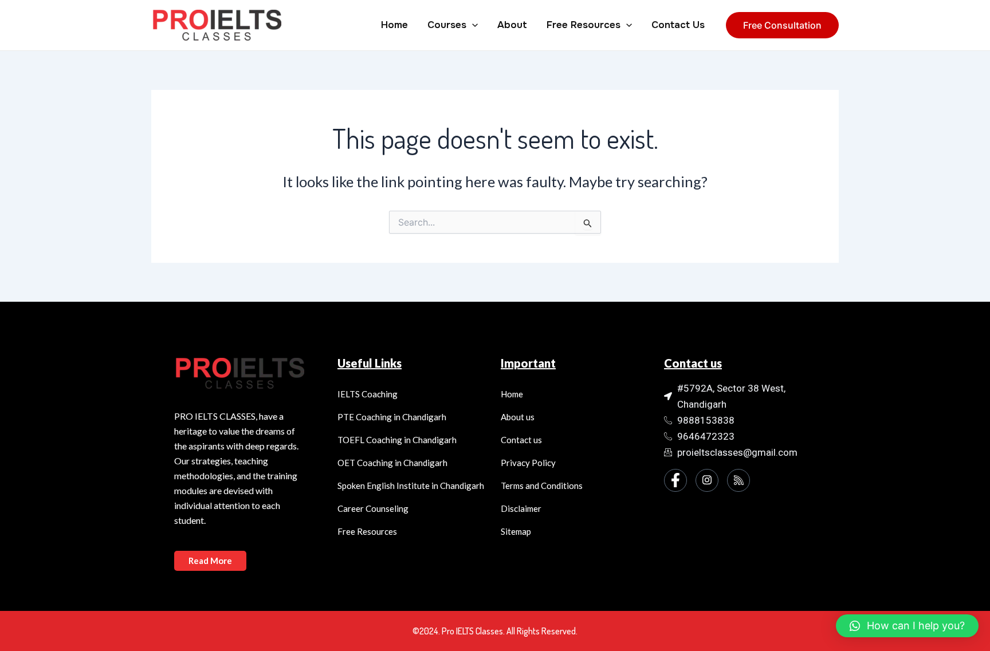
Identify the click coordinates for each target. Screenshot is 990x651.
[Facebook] (675, 480)
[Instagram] (707, 480)
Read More (210, 560)
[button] (907, 625)
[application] (472, 25)
